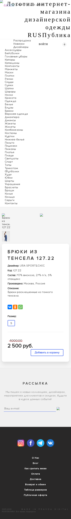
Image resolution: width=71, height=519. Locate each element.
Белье (9, 104)
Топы (8, 165)
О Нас (35, 457)
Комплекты (12, 66)
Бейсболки (12, 53)
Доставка (35, 479)
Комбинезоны (14, 129)
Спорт (9, 161)
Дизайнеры (20, 47)
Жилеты (10, 126)
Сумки (9, 85)
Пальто (9, 142)
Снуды (9, 82)
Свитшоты (11, 158)
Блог (35, 463)
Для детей (37, 5)
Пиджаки (11, 145)
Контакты (11, 203)
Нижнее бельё (14, 139)
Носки (9, 95)
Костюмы (11, 133)
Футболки (12, 171)
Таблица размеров (35, 489)
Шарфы (10, 91)
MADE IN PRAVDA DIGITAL (45, 509)
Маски (9, 72)
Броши (9, 190)
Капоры (10, 59)
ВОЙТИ (43, 44)
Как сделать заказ (36, 468)
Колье (9, 193)
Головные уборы (16, 56)
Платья (9, 152)
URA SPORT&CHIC (32, 265)
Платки (9, 75)
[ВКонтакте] (10, 307)
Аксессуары (13, 50)
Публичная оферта (35, 495)
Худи (8, 174)
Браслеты (11, 187)
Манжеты (11, 69)
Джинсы (10, 120)
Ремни (9, 79)
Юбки (8, 177)
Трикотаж (11, 168)
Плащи (9, 155)
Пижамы (10, 149)
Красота (10, 98)
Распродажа (22, 40)
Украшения (12, 184)
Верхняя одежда (16, 114)
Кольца (10, 197)
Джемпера (12, 117)
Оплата (35, 473)
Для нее (9, 5)
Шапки (9, 88)
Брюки (9, 110)
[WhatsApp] (20, 307)
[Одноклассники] (15, 307)
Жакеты (10, 123)
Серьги (9, 200)
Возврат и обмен (35, 484)
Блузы (9, 107)
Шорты (9, 181)
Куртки (9, 136)
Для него (22, 5)
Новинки (18, 43)
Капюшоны (12, 63)
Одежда (10, 101)
